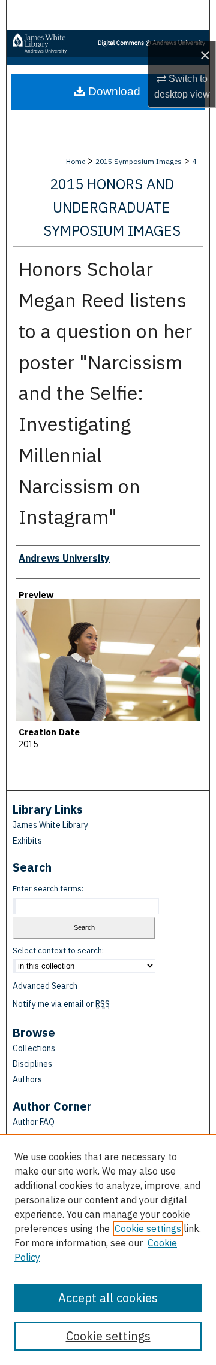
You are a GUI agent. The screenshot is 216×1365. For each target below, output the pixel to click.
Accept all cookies (108, 1298)
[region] (108, 1249)
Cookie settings (148, 1228)
